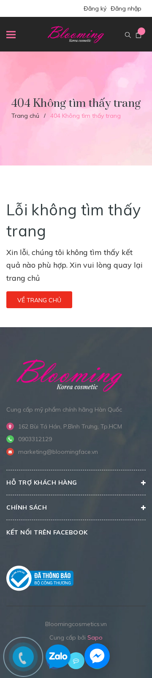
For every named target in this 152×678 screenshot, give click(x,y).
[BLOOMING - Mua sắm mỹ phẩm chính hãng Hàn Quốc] (69, 374)
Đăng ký (95, 8)
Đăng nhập (126, 8)
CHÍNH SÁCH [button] (26, 507)
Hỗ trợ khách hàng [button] (41, 482)
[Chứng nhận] (39, 578)
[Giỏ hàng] (138, 35)
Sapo (95, 637)
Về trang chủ (39, 300)
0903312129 (35, 439)
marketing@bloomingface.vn (58, 452)
